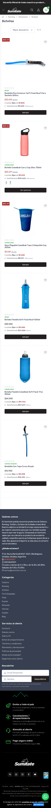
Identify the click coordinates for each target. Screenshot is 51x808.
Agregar (25, 112)
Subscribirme (40, 679)
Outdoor (5, 590)
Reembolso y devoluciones (13, 647)
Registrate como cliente (12, 659)
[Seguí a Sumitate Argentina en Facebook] (28, 774)
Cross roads (11, 464)
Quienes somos (8, 632)
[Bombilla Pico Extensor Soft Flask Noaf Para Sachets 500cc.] (25, 61)
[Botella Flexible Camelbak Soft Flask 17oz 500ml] (25, 366)
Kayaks (5, 601)
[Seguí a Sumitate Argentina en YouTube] (35, 774)
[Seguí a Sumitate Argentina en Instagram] (22, 774)
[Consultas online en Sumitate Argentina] (10, 774)
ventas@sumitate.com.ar (15, 570)
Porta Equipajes (8, 594)
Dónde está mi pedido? (11, 655)
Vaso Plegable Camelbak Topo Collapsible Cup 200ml (25, 246)
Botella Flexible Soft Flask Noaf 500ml (22, 320)
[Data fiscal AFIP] (46, 775)
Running (11, 17)
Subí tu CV (6, 636)
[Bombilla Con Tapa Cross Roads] (25, 440)
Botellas (35, 17)
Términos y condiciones (12, 644)
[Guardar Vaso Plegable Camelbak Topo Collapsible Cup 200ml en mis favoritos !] (45, 206)
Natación (6, 605)
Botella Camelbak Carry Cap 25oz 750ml (23, 167)
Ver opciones (25, 190)
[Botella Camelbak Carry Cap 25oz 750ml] (25, 142)
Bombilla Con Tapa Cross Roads (19, 466)
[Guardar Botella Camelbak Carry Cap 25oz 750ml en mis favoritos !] (45, 128)
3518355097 (9, 559)
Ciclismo (5, 582)
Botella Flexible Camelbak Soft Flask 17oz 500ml (24, 393)
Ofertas (5, 609)
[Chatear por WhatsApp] (45, 796)
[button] (32, 10)
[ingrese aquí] (30, 793)
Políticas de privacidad (11, 651)
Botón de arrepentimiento (13, 640)
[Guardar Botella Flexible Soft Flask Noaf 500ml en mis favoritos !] (45, 280)
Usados (5, 613)
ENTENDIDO (38, 805)
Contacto (6, 628)
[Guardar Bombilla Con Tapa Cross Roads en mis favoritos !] (45, 427)
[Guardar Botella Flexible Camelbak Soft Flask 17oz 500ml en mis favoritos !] (45, 352)
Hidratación (23, 17)
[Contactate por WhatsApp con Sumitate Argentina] (16, 774)
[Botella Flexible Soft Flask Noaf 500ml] (25, 294)
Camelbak (9, 165)
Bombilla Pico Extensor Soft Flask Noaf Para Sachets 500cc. (25, 94)
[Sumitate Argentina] (14, 10)
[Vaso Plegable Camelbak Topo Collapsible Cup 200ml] (25, 219)
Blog (4, 617)
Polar (4, 598)
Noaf (7, 90)
